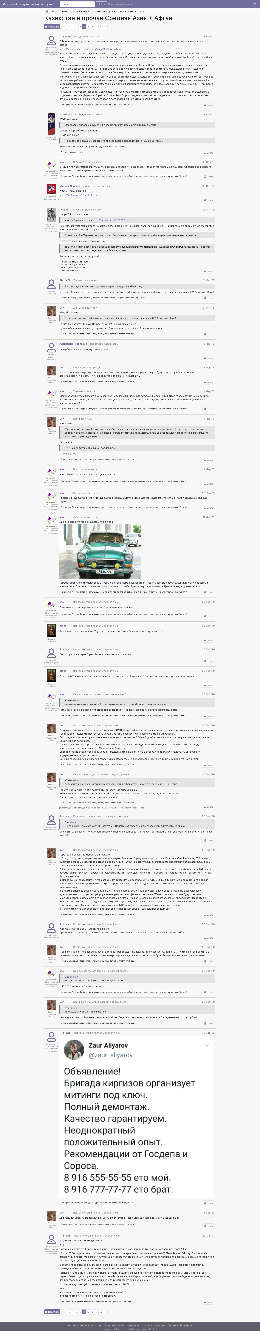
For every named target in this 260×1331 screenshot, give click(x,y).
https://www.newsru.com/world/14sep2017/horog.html (90, 49)
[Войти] (255, 4)
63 (101, 26)
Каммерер (65, 114)
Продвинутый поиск (120, 4)
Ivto (61, 161)
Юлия (62, 625)
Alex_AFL (64, 280)
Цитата (210, 105)
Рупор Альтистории (64, 11)
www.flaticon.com (133, 1329)
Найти (101, 4)
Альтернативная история (147, 1325)
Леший (63, 209)
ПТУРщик (65, 36)
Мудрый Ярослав (69, 186)
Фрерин (64, 649)
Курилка (84, 11)
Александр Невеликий (73, 343)
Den (61, 307)
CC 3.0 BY (153, 1329)
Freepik (119, 1329)
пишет (76, 700)
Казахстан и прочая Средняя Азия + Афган (118, 11)
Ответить (53, 26)
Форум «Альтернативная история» (28, 4)
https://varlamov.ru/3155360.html (78, 195)
